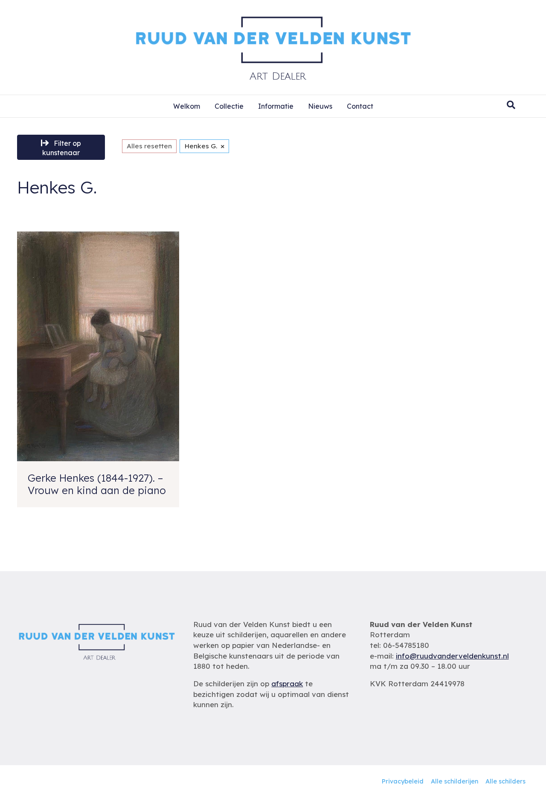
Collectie (229, 106)
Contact (360, 106)
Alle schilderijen (454, 781)
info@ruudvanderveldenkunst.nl (452, 655)
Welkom (186, 106)
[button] (61, 147)
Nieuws (320, 106)
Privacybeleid (403, 781)
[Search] (511, 105)
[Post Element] (98, 369)
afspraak (287, 683)
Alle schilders (505, 781)
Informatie (275, 106)
